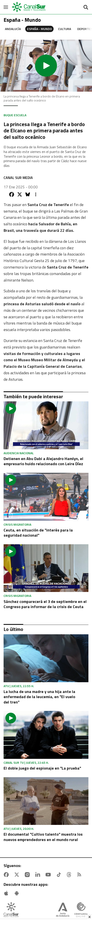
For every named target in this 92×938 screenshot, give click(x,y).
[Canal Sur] (29, 7)
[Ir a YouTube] (49, 874)
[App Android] (17, 893)
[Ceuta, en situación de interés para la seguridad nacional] (46, 497)
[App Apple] (7, 893)
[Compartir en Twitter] (19, 194)
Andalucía (13, 28)
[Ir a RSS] (80, 874)
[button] (46, 66)
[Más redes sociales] (35, 194)
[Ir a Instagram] (28, 874)
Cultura (64, 28)
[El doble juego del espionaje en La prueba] (46, 735)
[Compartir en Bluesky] (27, 194)
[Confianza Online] (80, 910)
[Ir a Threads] (70, 874)
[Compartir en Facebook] (11, 194)
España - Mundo (39, 28)
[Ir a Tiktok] (59, 874)
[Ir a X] (17, 874)
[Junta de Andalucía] (62, 910)
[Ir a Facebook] (7, 874)
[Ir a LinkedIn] (38, 874)
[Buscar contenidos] (85, 7)
